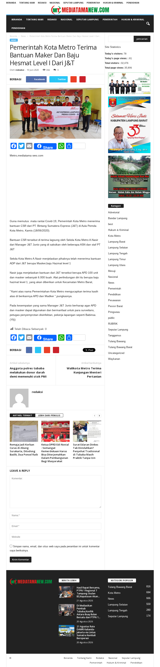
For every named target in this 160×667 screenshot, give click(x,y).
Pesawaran (114, 300)
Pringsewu (114, 312)
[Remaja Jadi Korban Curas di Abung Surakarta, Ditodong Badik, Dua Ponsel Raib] (24, 431)
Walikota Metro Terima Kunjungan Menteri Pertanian (84, 372)
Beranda (11, 2)
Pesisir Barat (115, 306)
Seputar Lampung (73, 2)
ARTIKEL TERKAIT (22, 415)
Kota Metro (114, 235)
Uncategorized (116, 353)
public (111, 317)
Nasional (55, 2)
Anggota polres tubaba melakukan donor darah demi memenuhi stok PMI (28, 372)
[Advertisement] (55, 190)
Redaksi (42, 2)
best (110, 224)
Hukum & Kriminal (113, 2)
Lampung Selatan (118, 247)
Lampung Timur (117, 259)
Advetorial (113, 212)
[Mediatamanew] (80, 10)
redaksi (19, 69)
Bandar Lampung (117, 218)
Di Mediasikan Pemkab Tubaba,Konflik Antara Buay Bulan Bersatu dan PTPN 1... (88, 611)
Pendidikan (132, 2)
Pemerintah (93, 2)
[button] (148, 24)
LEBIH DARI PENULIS (49, 415)
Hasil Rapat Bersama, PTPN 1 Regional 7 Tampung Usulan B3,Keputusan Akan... (88, 592)
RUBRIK (113, 323)
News (23, 36)
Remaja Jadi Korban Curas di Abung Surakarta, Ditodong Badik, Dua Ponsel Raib (24, 449)
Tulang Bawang (116, 341)
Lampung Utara (116, 265)
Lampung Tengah (117, 253)
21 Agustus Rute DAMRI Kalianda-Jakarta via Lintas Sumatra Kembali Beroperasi (86, 632)
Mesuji (112, 271)
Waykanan (114, 358)
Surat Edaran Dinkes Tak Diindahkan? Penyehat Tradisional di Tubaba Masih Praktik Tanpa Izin (86, 451)
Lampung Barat (116, 241)
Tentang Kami (27, 2)
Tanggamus (114, 335)
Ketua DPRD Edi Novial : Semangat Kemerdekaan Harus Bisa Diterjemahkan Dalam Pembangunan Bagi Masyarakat (55, 453)
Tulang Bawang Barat (120, 347)
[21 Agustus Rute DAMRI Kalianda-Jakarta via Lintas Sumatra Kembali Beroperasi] (66, 631)
